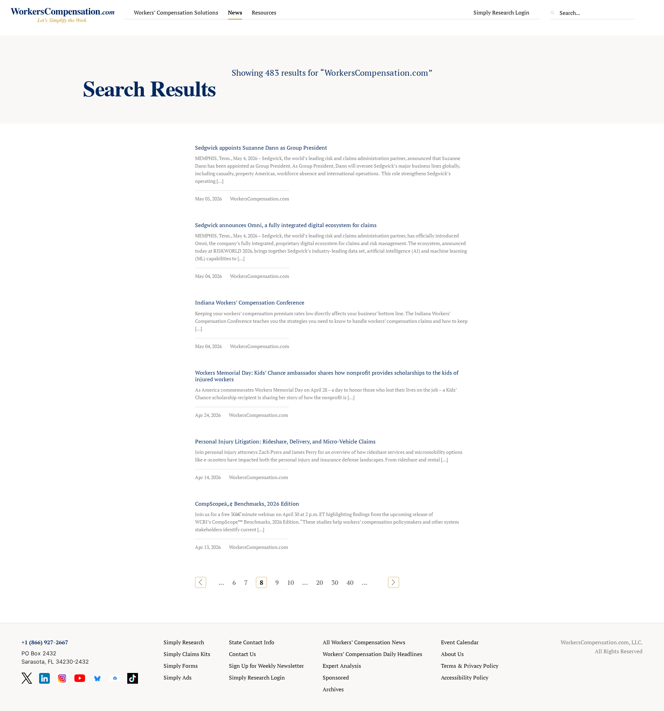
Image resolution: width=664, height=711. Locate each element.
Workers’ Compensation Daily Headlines (372, 654)
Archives (333, 689)
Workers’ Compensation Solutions (176, 12)
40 (350, 582)
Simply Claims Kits (187, 654)
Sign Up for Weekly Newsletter (266, 666)
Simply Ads (178, 677)
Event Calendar (460, 642)
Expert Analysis (342, 666)
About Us (452, 654)
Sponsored (336, 677)
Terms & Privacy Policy (469, 666)
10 (290, 582)
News (235, 12)
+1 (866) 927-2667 (44, 642)
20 (319, 582)
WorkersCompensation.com (259, 198)
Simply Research (184, 642)
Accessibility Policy (464, 677)
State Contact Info (251, 642)
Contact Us (242, 654)
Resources (264, 12)
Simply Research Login (501, 12)
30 (334, 582)
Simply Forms (181, 666)
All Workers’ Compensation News (364, 642)
